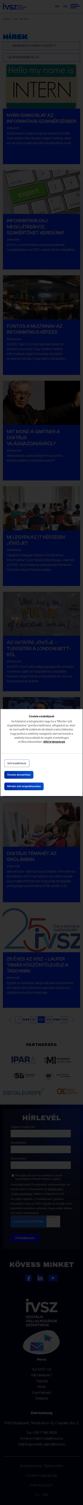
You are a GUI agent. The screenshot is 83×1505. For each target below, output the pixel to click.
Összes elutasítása (18, 774)
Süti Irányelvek (54, 742)
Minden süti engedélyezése (24, 786)
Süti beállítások (16, 763)
